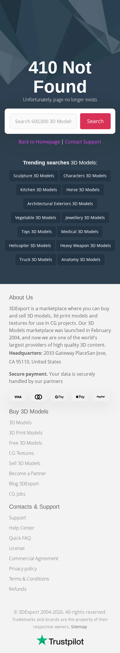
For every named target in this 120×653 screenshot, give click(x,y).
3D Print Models (25, 433)
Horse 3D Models (83, 189)
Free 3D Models (25, 443)
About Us (21, 297)
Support (17, 517)
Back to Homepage (39, 142)
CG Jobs (17, 494)
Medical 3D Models (79, 231)
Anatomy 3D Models (80, 259)
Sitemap (79, 626)
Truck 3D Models (36, 259)
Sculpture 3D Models (33, 175)
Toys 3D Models (37, 231)
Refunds (17, 589)
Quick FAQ (20, 538)
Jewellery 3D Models (85, 217)
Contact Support (83, 142)
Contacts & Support (34, 506)
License (17, 548)
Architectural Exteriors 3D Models (60, 203)
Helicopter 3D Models (30, 245)
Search (95, 121)
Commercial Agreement (33, 558)
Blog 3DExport (24, 483)
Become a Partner (27, 473)
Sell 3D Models (24, 463)
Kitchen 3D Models (38, 189)
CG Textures (21, 453)
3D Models (20, 422)
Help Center (21, 528)
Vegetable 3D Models (35, 217)
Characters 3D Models (85, 175)
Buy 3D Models (28, 411)
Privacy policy (23, 568)
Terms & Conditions (29, 579)
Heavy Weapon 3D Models (85, 245)
